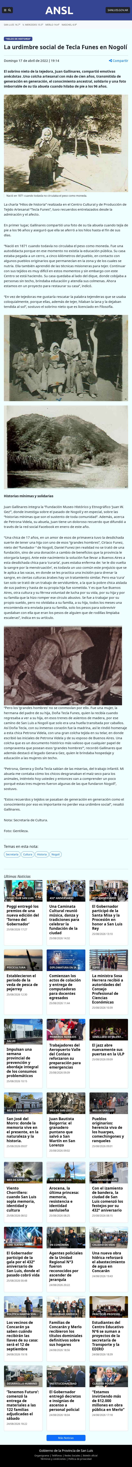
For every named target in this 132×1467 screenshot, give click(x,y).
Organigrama (41, 1455)
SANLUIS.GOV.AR (118, 10)
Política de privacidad (80, 1458)
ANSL (59, 10)
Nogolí (56, 854)
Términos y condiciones (53, 1458)
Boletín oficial (90, 1455)
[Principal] (7, 10)
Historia (42, 854)
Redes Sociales (72, 1455)
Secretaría (12, 854)
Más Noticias (66, 1438)
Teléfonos (57, 1455)
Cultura (27, 854)
